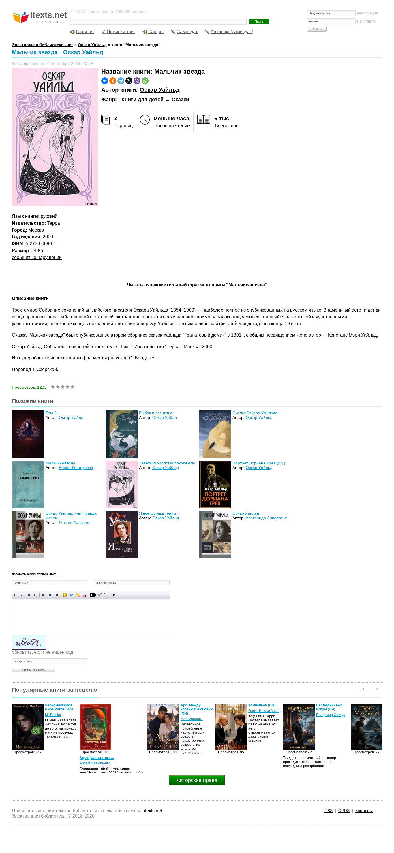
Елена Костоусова (76, 467)
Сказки (180, 99)
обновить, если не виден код (42, 652)
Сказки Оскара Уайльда (254, 412)
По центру (50, 595)
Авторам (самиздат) (232, 31)
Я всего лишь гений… (159, 513)
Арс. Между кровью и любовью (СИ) (129, 709)
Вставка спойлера (112, 595)
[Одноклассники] (112, 80)
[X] (128, 80)
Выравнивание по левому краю (43, 595)
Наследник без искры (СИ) (261, 707)
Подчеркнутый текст (28, 595)
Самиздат (187, 31)
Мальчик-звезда (60, 463)
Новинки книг (121, 31)
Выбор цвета (84, 595)
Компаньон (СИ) (194, 705)
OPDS (344, 810)
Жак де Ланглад (74, 522)
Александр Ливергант (266, 517)
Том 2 (51, 412)
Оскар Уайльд (160, 90)
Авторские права (197, 780)
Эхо (319, 715)
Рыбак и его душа (155, 412)
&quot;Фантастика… (29, 758)
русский (49, 216)
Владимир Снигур (262, 715)
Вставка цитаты (99, 595)
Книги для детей (142, 99)
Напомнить (366, 21)
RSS (328, 810)
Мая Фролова (124, 719)
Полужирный (15, 595)
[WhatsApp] (145, 80)
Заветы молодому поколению (167, 463)
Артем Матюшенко (27, 763)
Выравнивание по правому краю (56, 595)
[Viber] (137, 80)
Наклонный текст (22, 595)
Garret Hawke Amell (196, 711)
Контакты (364, 810)
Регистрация (367, 13)
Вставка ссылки (71, 595)
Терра (53, 223)
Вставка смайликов (64, 595)
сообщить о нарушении (37, 257)
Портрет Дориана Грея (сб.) (258, 463)
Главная (85, 31)
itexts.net (153, 810)
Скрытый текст (92, 595)
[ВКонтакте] (104, 80)
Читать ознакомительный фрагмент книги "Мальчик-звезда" (197, 284)
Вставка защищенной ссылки (78, 595)
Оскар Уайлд (71, 417)
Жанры (156, 31)
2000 (48, 236)
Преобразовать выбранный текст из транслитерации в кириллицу (106, 595)
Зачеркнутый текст (35, 595)
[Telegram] (120, 80)
